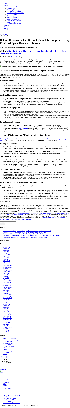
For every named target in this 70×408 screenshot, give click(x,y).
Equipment (6, 382)
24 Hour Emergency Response (11, 395)
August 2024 (6, 271)
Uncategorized (15, 57)
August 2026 (6, 247)
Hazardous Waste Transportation (12, 398)
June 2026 (6, 250)
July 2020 (6, 332)
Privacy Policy (7, 388)
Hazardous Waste (8, 341)
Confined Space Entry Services (11, 403)
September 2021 (7, 321)
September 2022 (7, 302)
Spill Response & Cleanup (10, 396)
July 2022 (6, 305)
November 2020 (7, 327)
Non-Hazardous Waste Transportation (13, 400)
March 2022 (6, 311)
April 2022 (6, 310)
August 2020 (6, 330)
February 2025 (7, 262)
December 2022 (7, 298)
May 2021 (6, 325)
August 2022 (6, 304)
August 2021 (6, 322)
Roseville (5, 349)
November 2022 (7, 299)
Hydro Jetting (7, 344)
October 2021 (7, 319)
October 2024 (7, 268)
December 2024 (7, 265)
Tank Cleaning (7, 401)
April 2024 (6, 278)
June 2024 (6, 275)
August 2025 (6, 254)
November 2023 (7, 284)
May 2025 (6, 259)
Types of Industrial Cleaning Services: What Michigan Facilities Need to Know (24, 232)
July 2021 (6, 324)
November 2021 (7, 318)
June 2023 (6, 291)
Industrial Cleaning (8, 346)
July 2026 (6, 248)
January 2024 (7, 281)
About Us (6, 379)
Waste (5, 354)
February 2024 (7, 279)
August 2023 (6, 288)
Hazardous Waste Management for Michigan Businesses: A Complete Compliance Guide (27, 231)
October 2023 (7, 285)
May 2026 (6, 251)
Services (5, 381)
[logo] (6, 0)
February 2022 (7, 313)
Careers (5, 385)
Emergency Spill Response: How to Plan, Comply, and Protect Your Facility (23, 234)
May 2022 (6, 308)
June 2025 (6, 258)
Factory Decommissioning (10, 340)
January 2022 (7, 315)
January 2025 (7, 264)
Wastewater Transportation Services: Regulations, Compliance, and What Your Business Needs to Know (31, 235)
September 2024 (7, 270)
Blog (4, 384)
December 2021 (7, 316)
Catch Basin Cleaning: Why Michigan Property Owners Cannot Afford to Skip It (25, 237)
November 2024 (7, 267)
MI (4, 347)
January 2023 (7, 296)
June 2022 (6, 307)
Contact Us (6, 387)
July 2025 (6, 256)
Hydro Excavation (8, 343)
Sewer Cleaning (7, 351)
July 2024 (6, 273)
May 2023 (6, 293)
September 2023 (7, 287)
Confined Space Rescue (9, 338)
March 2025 (6, 261)
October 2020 (7, 328)
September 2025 (7, 253)
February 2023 (7, 295)
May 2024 (6, 276)
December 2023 (7, 282)
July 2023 (6, 290)
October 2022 (7, 301)
